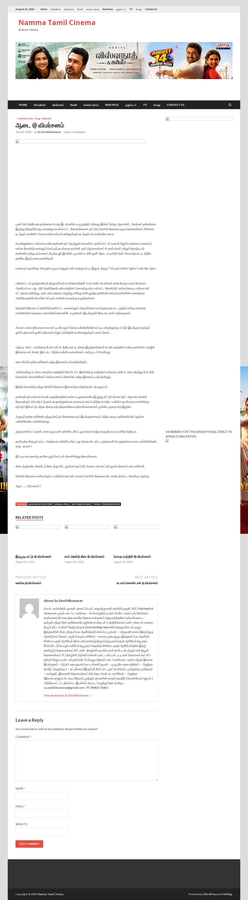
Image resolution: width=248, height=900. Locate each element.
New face (108, 9)
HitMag (227, 894)
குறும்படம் (121, 9)
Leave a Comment (74, 132)
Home (44, 9)
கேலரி (80, 9)
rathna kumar (81, 504)
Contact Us (151, 9)
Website (22, 824)
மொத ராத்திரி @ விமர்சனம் (132, 556)
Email (21, 806)
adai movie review (40, 504)
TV (131, 9)
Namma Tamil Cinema (57, 22)
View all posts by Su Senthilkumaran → (68, 695)
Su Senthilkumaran (49, 132)
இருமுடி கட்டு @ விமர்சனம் (33, 556)
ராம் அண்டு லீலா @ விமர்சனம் (84, 556)
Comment (24, 737)
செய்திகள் (56, 9)
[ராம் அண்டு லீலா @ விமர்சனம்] (87, 527)
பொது (139, 9)
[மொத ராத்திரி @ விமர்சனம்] (136, 527)
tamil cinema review (106, 504)
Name (20, 788)
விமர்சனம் (69, 9)
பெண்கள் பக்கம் (25, 118)
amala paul (62, 504)
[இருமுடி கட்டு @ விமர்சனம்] (38, 527)
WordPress (210, 894)
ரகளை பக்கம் (92, 9)
